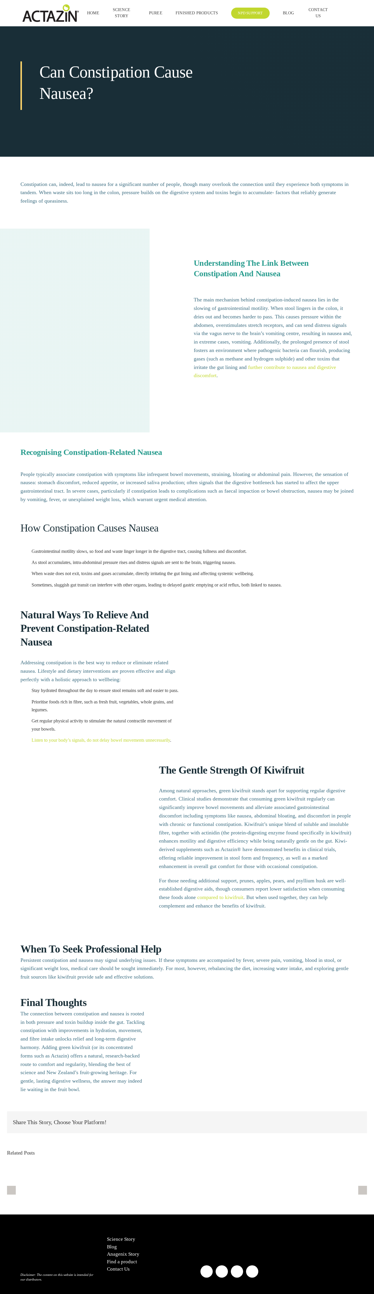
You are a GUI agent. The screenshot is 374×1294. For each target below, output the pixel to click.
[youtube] (237, 1271)
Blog (112, 1247)
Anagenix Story (123, 1254)
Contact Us (118, 1269)
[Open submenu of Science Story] (133, 13)
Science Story (121, 1239)
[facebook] (206, 1271)
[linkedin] (252, 1271)
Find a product (122, 1261)
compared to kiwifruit (220, 897)
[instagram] (222, 1271)
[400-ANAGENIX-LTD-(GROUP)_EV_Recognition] (214, 1233)
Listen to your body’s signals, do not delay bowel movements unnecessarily (101, 740)
